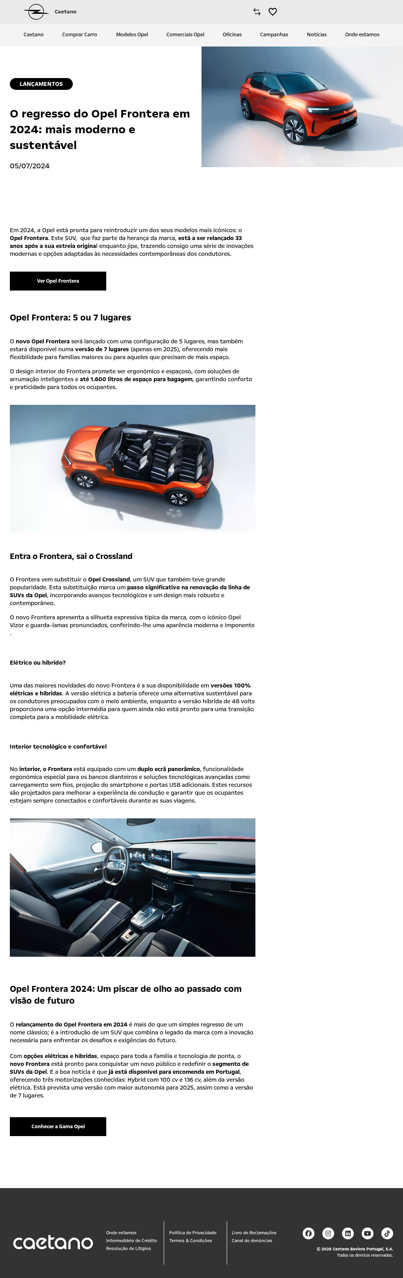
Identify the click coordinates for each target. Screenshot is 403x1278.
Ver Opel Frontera (58, 281)
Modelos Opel (132, 35)
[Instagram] (328, 1233)
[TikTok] (387, 1233)
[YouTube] (367, 1233)
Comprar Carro (79, 35)
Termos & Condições (190, 1241)
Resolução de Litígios (128, 1249)
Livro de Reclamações (254, 1233)
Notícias (317, 35)
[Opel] (36, 12)
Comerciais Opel (185, 35)
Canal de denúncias (252, 1241)
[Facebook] (308, 1233)
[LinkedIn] (348, 1233)
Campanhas (274, 35)
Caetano (34, 35)
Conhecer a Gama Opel (58, 1126)
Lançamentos (41, 84)
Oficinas (232, 35)
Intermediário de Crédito (131, 1241)
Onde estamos (362, 35)
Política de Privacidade (192, 1233)
